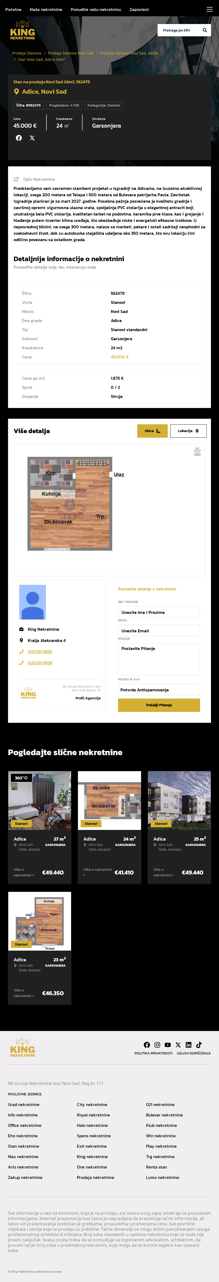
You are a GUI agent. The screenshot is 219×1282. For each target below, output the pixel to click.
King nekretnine (92, 1156)
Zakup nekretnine (25, 1177)
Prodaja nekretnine (95, 1177)
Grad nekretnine (24, 1104)
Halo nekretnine (92, 1125)
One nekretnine (92, 1167)
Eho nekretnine (23, 1135)
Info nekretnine (23, 1115)
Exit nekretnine (92, 1146)
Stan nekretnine (23, 1146)
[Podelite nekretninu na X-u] (33, 138)
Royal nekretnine (93, 1115)
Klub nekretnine (161, 1125)
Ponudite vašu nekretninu (96, 9)
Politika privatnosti (154, 1053)
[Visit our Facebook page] (147, 1045)
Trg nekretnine (160, 1156)
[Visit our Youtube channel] (168, 1045)
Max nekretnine (23, 1156)
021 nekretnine (160, 1104)
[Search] (205, 30)
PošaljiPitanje (159, 705)
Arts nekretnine (23, 1167)
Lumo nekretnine (162, 1177)
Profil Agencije (88, 698)
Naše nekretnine (46, 9)
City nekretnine (92, 1104)
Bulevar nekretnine (164, 1115)
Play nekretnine (161, 1146)
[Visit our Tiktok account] (199, 1045)
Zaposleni (139, 9)
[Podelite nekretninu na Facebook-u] (20, 138)
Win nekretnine (161, 1135)
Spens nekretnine (94, 1135)
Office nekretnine (24, 1125)
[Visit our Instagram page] (157, 1045)
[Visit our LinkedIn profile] (188, 1045)
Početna (13, 9)
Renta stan (156, 1167)
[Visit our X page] (178, 1045)
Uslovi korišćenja (194, 1053)
